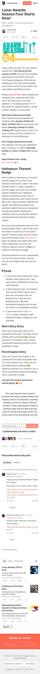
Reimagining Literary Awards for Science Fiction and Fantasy (14, 608)
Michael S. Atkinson (14, 515)
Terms (32, 656)
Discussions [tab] (19, 561)
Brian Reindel (12, 30)
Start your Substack (14, 664)
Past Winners (30, 238)
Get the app (30, 664)
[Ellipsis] (37, 474)
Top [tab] (4, 561)
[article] (20, 574)
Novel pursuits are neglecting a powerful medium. (14, 593)
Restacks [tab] (16, 463)
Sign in (35, 3)
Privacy (26, 656)
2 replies (12, 507)
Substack (9, 669)
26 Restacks (28, 439)
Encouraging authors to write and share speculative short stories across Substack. (14, 614)
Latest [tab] (10, 561)
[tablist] (11, 462)
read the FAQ (14, 94)
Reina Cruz (11, 474)
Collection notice (20, 658)
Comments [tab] (7, 463)
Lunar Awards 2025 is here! (12, 568)
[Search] (36, 561)
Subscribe (27, 3)
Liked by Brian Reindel (15, 476)
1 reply (11, 540)
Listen (35, 31)
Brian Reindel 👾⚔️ (10, 162)
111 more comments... (10, 550)
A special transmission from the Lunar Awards (14, 574)
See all (6, 627)
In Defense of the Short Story (12, 587)
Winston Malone (16, 578)
